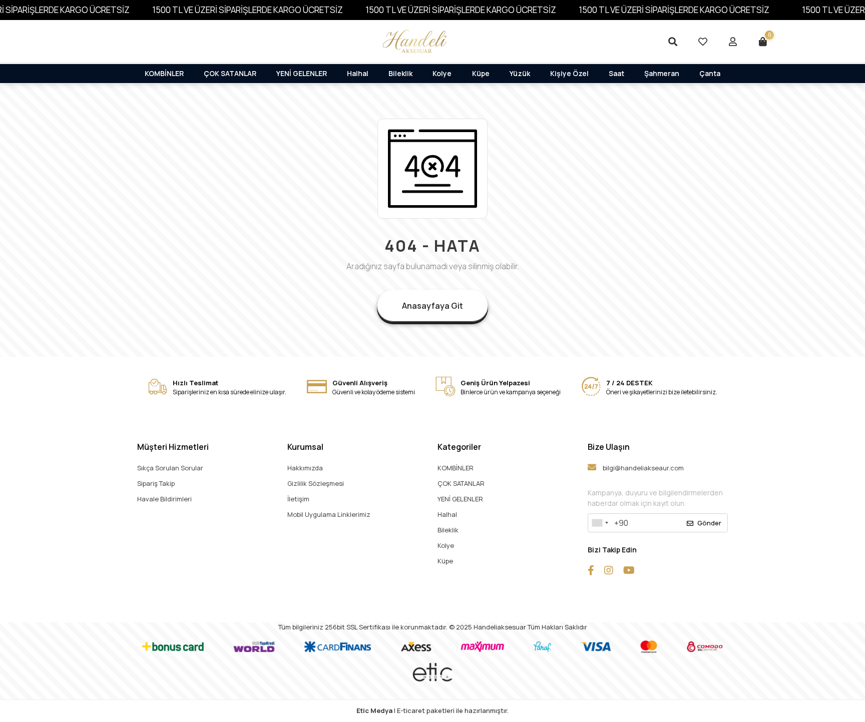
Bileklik (400, 73)
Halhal (357, 73)
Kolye (442, 73)
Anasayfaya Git (432, 305)
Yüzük (520, 73)
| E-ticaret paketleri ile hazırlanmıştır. (432, 710)
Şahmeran (661, 73)
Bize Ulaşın (609, 446)
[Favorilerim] (703, 42)
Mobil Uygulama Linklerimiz (328, 514)
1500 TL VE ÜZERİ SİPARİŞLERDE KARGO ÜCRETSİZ (247, 10)
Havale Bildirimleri (164, 498)
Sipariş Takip (156, 483)
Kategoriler (459, 446)
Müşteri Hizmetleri (173, 446)
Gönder (709, 522)
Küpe (481, 73)
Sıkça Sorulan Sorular (170, 467)
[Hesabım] (733, 42)
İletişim (298, 498)
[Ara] (673, 42)
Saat (616, 73)
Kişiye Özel (569, 73)
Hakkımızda (305, 467)
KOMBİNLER (164, 73)
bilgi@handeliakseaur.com (642, 467)
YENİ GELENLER (301, 73)
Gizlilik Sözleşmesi (315, 483)
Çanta (709, 73)
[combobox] (599, 523)
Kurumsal (305, 446)
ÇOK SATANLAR (230, 73)
